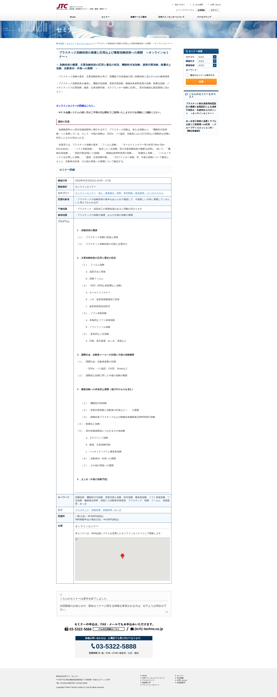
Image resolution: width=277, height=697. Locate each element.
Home (144, 676)
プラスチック (82, 510)
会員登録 (201, 10)
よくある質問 (197, 5)
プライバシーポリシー (150, 685)
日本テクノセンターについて (153, 678)
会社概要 (180, 678)
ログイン (214, 10)
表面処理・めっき (112, 510)
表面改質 (96, 510)
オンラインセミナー (85, 193)
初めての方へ (179, 5)
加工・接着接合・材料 (109, 193)
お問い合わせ (215, 5)
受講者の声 (146, 683)
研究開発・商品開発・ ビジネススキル (143, 193)
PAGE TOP (268, 673)
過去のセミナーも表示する (202, 75)
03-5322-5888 (116, 646)
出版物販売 (181, 683)
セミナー (180, 676)
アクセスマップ (148, 680)
